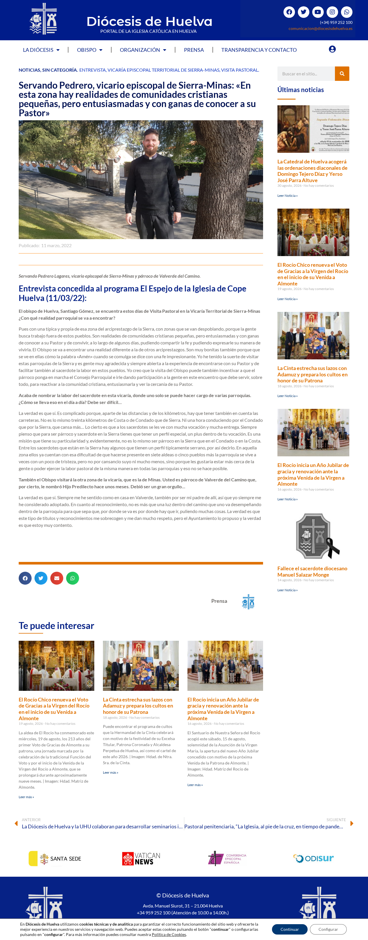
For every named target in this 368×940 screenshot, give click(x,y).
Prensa (194, 50)
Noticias (29, 70)
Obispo (86, 50)
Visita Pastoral (239, 70)
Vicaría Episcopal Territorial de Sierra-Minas (163, 70)
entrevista (92, 70)
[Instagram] (332, 12)
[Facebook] (289, 12)
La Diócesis (38, 50)
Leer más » (26, 797)
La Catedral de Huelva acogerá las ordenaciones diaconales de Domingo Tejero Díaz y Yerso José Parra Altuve (312, 170)
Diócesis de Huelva (149, 21)
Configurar (328, 929)
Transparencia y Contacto (259, 50)
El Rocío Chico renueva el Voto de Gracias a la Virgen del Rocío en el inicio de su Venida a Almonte (54, 708)
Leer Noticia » (287, 195)
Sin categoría (59, 70)
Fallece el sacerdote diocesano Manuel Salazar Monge (312, 571)
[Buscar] (342, 73)
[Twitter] (303, 12)
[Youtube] (318, 12)
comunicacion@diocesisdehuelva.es (320, 28)
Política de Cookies (169, 934)
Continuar (290, 929)
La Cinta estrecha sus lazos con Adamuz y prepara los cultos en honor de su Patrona (138, 705)
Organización (140, 50)
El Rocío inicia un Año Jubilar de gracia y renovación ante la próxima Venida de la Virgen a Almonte (223, 708)
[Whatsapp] (346, 12)
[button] (25, 578)
